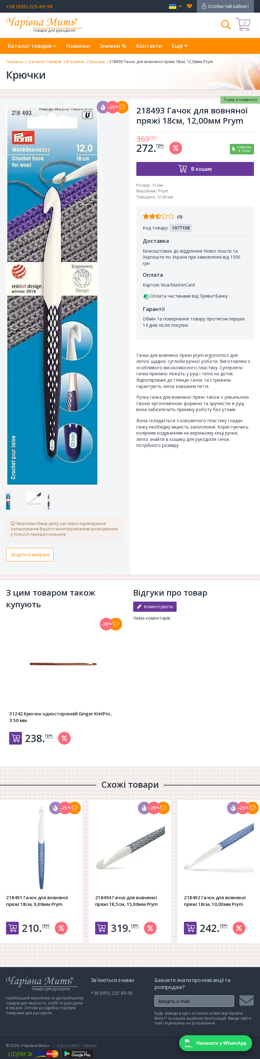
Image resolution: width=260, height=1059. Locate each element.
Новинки (78, 45)
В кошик (201, 168)
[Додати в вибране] (122, 107)
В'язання (75, 61)
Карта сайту (68, 1045)
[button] (175, 6)
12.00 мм (165, 197)
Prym (163, 191)
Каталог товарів (45, 61)
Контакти (149, 45)
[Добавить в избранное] (115, 624)
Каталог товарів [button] (30, 45)
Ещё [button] (178, 45)
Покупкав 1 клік (244, 149)
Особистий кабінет (228, 6)
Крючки (97, 61)
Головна (14, 61)
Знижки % (113, 45)
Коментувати (157, 607)
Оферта (89, 1045)
